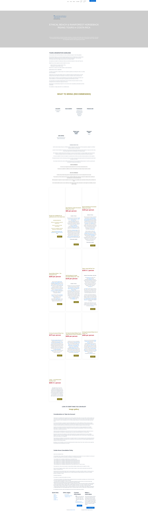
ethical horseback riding (74, 236)
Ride (57, 297)
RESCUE (74, 1)
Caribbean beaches (74, 348)
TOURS (71, 1)
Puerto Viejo (57, 232)
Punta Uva (89, 346)
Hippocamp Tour (88, 277)
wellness (59, 291)
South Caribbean (57, 342)
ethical (90, 286)
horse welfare (93, 235)
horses (86, 288)
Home (68, 1)
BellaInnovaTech (72, 509)
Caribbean (56, 283)
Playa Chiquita (75, 345)
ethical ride (90, 278)
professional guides (74, 230)
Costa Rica (61, 232)
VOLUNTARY (77, 1)
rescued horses (74, 227)
